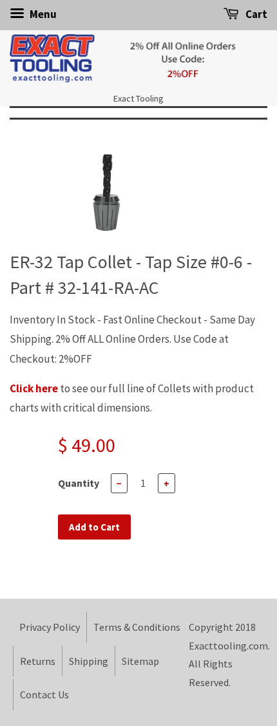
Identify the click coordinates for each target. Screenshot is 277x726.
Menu (42, 14)
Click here (34, 388)
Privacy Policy (49, 627)
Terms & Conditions (136, 627)
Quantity (78, 482)
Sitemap (140, 661)
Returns (37, 661)
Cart (255, 14)
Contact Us (44, 694)
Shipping (88, 661)
